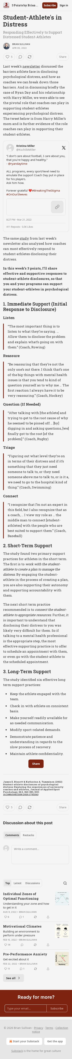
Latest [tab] (18, 883)
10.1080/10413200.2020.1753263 (20, 794)
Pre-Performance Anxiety (25, 954)
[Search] (65, 883)
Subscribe (50, 5)
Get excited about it (16, 959)
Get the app (55, 1041)
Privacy (38, 1028)
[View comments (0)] (20, 57)
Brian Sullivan (21, 44)
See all (11, 978)
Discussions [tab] (32, 883)
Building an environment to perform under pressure (21, 933)
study (24, 238)
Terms (49, 1028)
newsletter (31, 66)
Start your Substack (26, 1041)
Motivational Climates (22, 926)
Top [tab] (7, 883)
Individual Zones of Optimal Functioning (21, 896)
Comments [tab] (12, 835)
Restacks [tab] (28, 835)
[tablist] (19, 835)
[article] (36, 905)
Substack (17, 1051)
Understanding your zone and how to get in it (26, 905)
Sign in (64, 5)
